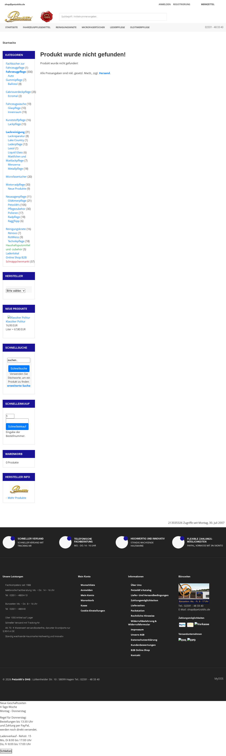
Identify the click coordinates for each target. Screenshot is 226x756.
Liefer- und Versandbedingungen (150, 595)
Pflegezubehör (16, 208)
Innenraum (14, 112)
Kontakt (135, 655)
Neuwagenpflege (16, 196)
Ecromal (13, 96)
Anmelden (164, 4)
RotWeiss (13, 237)
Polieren (13, 213)
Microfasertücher (93, 27)
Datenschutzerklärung (144, 639)
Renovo (12, 233)
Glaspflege (14, 108)
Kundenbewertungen (143, 645)
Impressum (137, 629)
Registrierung (181, 4)
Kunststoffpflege (16, 120)
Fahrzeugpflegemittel (36, 27)
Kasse (84, 605)
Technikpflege (16, 241)
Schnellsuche (19, 368)
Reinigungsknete (66, 27)
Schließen (6, 751)
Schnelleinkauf (17, 426)
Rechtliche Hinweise (142, 615)
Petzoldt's (14, 204)
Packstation (138, 610)
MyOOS (219, 678)
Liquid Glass (15, 152)
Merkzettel (208, 4)
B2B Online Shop (140, 650)
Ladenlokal (12, 253)
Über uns (136, 585)
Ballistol (13, 84)
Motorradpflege (15, 184)
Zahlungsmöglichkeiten (144, 600)
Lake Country (16, 140)
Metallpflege (15, 168)
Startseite (11, 27)
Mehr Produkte (17, 498)
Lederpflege (117, 27)
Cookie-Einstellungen (93, 610)
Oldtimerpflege (140, 27)
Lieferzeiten (138, 605)
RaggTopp (14, 221)
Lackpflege (14, 124)
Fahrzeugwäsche (16, 104)
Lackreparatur (16, 136)
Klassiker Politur (15, 321)
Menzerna (14, 164)
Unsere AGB (137, 634)
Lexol (11, 148)
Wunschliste (88, 585)
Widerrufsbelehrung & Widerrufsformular (142, 622)
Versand (104, 73)
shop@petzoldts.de (14, 4)
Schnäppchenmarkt (17, 261)
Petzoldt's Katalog (141, 590)
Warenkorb (13, 454)
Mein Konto (87, 595)
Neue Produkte (17, 188)
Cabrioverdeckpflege (18, 92)
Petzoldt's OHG (21, 679)
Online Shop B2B (16, 257)
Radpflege (14, 217)
